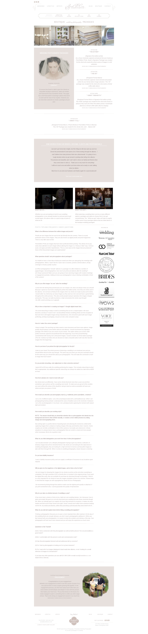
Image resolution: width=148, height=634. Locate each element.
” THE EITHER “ (94, 52)
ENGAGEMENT (60, 577)
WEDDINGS (38, 614)
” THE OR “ (94, 73)
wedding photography (73, 22)
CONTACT (54, 85)
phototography (49, 15)
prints (89, 15)
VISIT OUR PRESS (98, 620)
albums (69, 15)
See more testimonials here (74, 176)
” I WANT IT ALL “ (74, 120)
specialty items (79, 15)
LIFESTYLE (47, 614)
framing (99, 15)
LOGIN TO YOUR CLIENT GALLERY (46, 624)
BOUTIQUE (100, 614)
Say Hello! (74, 614)
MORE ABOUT (85, 66)
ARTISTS (57, 614)
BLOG (90, 614)
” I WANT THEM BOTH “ (94, 95)
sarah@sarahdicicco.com (83, 555)
